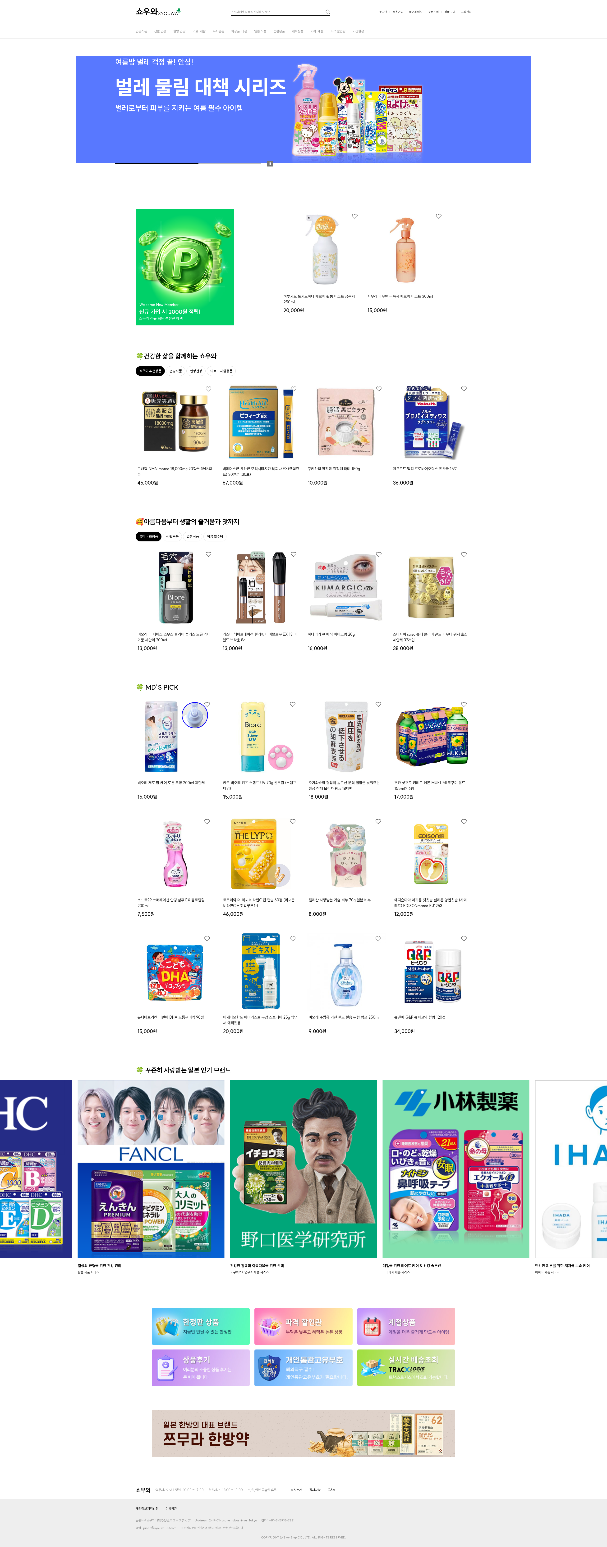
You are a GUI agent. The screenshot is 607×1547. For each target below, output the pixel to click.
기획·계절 (316, 31)
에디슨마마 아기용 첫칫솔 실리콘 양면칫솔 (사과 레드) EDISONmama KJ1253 (430, 903)
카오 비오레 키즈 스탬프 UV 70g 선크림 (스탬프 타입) (259, 785)
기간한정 (358, 31)
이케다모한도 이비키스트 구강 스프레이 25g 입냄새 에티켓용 (260, 1020)
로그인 (383, 12)
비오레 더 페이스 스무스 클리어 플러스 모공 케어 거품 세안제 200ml (174, 637)
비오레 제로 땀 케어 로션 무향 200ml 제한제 (171, 782)
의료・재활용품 (221, 371)
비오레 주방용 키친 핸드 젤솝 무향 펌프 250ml (344, 1017)
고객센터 (466, 12)
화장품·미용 (239, 31)
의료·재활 (199, 31)
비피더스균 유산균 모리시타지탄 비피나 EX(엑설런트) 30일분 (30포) (261, 471)
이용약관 (171, 1509)
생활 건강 (160, 31)
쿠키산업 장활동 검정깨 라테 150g (334, 468)
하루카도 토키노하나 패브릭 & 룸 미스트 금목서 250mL (319, 299)
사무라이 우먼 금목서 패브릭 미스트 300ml (400, 296)
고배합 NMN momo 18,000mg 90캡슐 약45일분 (175, 471)
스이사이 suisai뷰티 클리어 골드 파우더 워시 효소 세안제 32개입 (430, 637)
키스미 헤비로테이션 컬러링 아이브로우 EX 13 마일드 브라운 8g (260, 637)
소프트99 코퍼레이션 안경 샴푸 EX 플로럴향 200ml (171, 903)
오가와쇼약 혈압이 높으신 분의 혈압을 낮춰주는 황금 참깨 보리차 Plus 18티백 (344, 785)
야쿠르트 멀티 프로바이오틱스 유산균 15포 (425, 468)
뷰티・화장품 (148, 536)
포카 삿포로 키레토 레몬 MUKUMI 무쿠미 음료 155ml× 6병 (429, 785)
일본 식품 (260, 31)
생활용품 (279, 31)
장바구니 (450, 12)
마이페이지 (415, 12)
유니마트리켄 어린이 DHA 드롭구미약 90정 (171, 1017)
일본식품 (193, 536)
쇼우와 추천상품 (150, 371)
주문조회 (433, 12)
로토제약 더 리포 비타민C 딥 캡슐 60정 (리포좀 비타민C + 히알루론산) (259, 903)
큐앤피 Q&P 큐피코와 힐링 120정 (420, 1017)
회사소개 (296, 1490)
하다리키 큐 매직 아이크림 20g (331, 634)
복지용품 (218, 31)
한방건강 (196, 371)
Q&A (331, 1490)
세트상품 (297, 31)
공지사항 (315, 1490)
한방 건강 (179, 31)
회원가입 (398, 12)
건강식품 (141, 31)
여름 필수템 (215, 536)
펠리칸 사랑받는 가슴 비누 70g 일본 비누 (340, 900)
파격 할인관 (338, 31)
